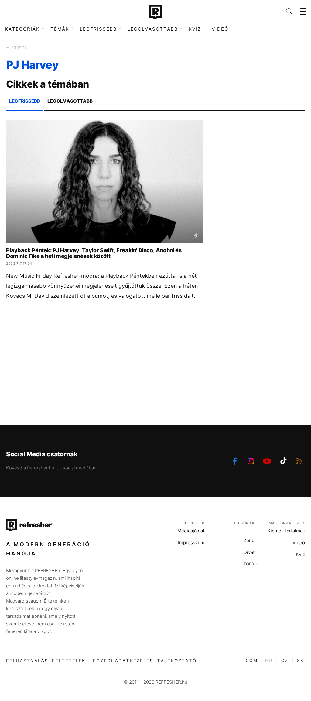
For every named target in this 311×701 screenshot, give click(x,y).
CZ (284, 660)
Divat (249, 552)
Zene (249, 540)
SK (300, 660)
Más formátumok (287, 523)
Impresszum (191, 542)
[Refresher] (155, 12)
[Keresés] (285, 11)
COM (252, 660)
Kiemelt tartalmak (286, 531)
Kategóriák (243, 523)
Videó (220, 29)
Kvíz (195, 29)
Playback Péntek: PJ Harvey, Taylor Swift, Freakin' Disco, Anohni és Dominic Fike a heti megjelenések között (93, 253)
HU (268, 660)
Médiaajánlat (190, 531)
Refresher (193, 523)
